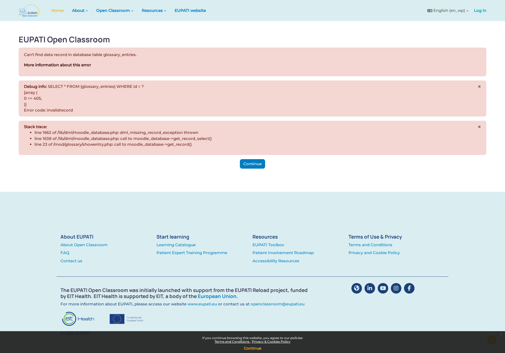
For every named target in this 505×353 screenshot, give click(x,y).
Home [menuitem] (57, 10)
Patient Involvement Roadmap (283, 252)
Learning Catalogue (176, 244)
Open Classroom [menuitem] (113, 10)
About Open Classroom (84, 244)
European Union (217, 296)
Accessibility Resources (275, 260)
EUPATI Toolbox (268, 244)
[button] (448, 10)
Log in (480, 10)
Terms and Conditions (232, 342)
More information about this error (57, 64)
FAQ (64, 252)
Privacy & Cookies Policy (271, 342)
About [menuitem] (78, 10)
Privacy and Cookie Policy (374, 252)
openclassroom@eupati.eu (278, 303)
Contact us (71, 260)
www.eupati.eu (202, 303)
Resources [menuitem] (152, 10)
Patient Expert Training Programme (191, 252)
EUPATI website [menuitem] (190, 10)
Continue (252, 348)
